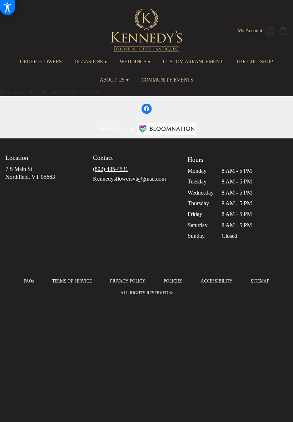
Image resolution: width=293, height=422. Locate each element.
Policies (173, 281)
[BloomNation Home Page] (166, 129)
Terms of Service (72, 281)
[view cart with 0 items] (283, 30)
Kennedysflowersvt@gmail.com (129, 179)
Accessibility (217, 281)
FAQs (29, 281)
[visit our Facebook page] (146, 108)
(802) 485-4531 (110, 169)
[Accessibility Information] (7, 7)
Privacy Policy (127, 281)
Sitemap (260, 281)
